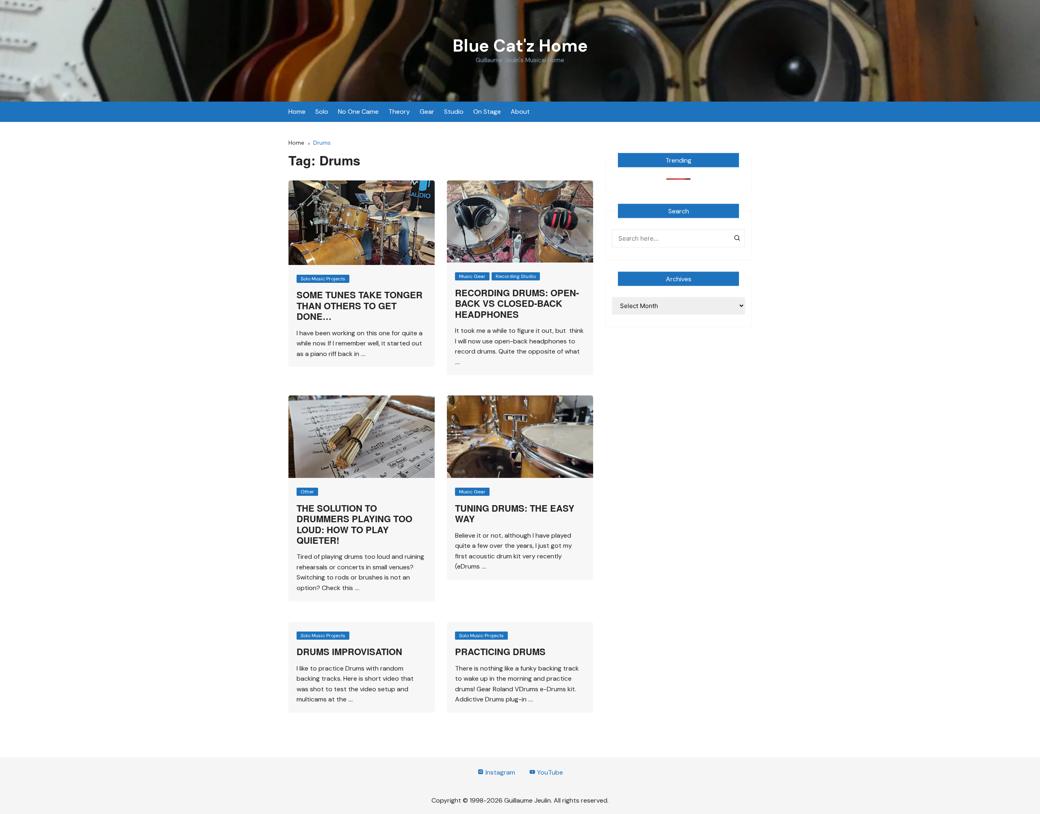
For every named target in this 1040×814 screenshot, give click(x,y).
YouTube (549, 772)
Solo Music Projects (323, 279)
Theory (399, 111)
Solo (321, 111)
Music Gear (472, 276)
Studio (454, 111)
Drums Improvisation (349, 651)
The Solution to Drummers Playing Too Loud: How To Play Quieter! (354, 524)
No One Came (358, 111)
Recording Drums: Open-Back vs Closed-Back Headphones (517, 303)
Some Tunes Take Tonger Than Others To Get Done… (359, 305)
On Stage (487, 111)
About (520, 111)
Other (307, 491)
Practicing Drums (500, 651)
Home (297, 111)
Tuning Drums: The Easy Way (514, 513)
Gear (427, 111)
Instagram (499, 772)
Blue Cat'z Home (520, 46)
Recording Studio (516, 276)
